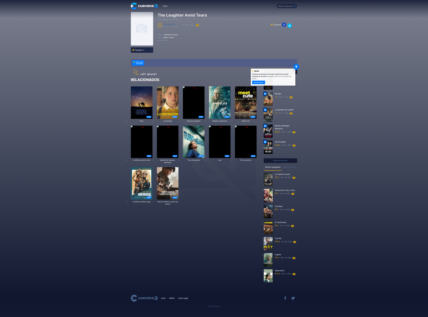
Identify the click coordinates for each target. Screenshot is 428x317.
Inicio (165, 6)
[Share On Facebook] (284, 25)
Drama (171, 37)
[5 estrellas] (174, 24)
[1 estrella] (164, 24)
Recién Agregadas (272, 167)
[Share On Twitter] (289, 25)
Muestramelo (258, 82)
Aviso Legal (183, 298)
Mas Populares (289, 167)
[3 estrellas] (169, 24)
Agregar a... (140, 50)
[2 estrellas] (167, 24)
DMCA (172, 298)
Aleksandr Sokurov (171, 35)
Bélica (166, 37)
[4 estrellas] (171, 24)
